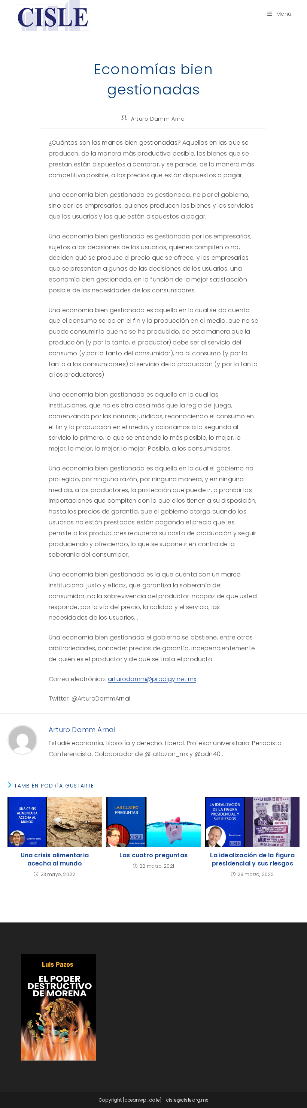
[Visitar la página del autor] (22, 739)
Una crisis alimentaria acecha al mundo (55, 859)
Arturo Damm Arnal (158, 119)
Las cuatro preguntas (153, 855)
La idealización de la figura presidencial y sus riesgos (252, 859)
